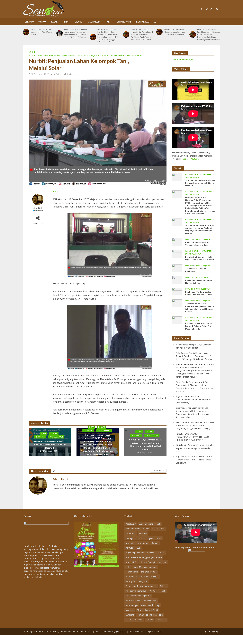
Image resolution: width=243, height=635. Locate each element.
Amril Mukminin (146, 524)
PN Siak (163, 586)
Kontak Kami (143, 21)
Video (55, 191)
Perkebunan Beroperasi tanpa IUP (141, 586)
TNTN (128, 619)
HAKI (108, 21)
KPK (128, 567)
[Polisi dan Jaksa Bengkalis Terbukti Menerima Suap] (177, 241)
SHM (139, 610)
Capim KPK (131, 533)
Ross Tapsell (147, 605)
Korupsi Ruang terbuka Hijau (153, 562)
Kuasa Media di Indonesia (144, 567)
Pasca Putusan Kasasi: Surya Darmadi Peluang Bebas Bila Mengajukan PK (198, 326)
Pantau (42, 21)
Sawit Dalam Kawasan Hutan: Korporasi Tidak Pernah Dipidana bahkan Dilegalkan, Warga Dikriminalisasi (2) (195, 425)
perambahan (131, 576)
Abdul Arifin (131, 524)
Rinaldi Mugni (132, 605)
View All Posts (158, 471)
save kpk (130, 610)
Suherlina (130, 614)
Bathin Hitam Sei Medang (137, 528)
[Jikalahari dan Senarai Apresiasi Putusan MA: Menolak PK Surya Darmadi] (177, 176)
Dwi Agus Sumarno (134, 538)
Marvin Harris (132, 571)
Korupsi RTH (131, 562)
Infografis (130, 543)
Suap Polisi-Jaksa (202, 239)
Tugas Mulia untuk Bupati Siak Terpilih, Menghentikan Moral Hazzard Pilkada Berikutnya (194, 459)
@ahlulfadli (38, 210)
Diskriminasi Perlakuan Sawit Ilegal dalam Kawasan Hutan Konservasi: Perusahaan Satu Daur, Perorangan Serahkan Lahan (189, 34)
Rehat (66, 21)
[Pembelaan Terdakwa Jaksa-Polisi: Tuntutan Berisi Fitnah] (177, 291)
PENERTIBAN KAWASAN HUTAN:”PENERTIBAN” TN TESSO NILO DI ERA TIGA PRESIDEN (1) (192, 436)
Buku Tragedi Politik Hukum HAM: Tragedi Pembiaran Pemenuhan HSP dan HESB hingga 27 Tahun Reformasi (56, 33)
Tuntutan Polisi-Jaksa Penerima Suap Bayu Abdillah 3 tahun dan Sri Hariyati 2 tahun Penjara (199, 307)
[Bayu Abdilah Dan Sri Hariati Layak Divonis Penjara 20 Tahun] (177, 253)
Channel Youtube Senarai (202, 547)
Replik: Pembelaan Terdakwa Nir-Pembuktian (198, 281)
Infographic (143, 543)
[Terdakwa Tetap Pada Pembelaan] (177, 267)
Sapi (158, 605)
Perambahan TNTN (149, 576)
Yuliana (149, 619)
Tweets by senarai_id (182, 59)
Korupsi (33, 52)
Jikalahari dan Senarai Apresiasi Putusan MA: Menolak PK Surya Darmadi (49, 444)
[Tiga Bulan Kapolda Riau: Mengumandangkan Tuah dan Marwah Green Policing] (140, 32)
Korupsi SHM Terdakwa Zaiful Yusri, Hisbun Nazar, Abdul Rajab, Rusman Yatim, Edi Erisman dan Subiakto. (85, 55)
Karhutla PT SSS (133, 547)
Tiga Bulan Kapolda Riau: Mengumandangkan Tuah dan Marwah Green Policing (156, 32)
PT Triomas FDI (133, 600)
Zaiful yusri (161, 619)
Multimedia (94, 21)
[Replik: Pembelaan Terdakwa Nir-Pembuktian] (177, 279)
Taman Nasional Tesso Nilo (150, 614)
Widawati (139, 619)
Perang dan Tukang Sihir (137, 581)
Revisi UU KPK (150, 600)
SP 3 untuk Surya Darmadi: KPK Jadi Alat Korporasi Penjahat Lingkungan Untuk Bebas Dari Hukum (145, 444)
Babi (159, 524)
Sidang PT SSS (151, 610)
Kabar (54, 21)
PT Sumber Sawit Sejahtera (138, 595)
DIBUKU (78, 21)
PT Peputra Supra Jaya (136, 591)
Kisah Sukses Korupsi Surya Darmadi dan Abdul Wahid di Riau (23, 32)
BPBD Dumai (158, 528)
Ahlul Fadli (37, 208)
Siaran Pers (40, 437)
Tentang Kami (123, 21)
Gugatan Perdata (154, 538)
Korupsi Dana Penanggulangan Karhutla (144, 557)
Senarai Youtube (191, 158)
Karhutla (155, 543)
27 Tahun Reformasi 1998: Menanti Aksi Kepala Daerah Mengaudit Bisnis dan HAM (195, 448)
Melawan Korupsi (149, 571)
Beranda (29, 21)
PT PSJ (152, 591)
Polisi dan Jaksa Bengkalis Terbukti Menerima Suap (197, 243)
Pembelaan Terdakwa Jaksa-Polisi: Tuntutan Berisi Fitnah (198, 293)
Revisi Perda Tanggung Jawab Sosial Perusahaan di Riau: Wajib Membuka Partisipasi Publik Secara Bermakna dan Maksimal (123, 34)
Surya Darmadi (56, 437)
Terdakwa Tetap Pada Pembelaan (195, 269)
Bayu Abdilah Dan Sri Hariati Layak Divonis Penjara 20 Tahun (199, 258)
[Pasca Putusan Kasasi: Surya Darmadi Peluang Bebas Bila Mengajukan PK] (177, 320)
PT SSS (162, 591)
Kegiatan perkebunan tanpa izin (140, 552)
